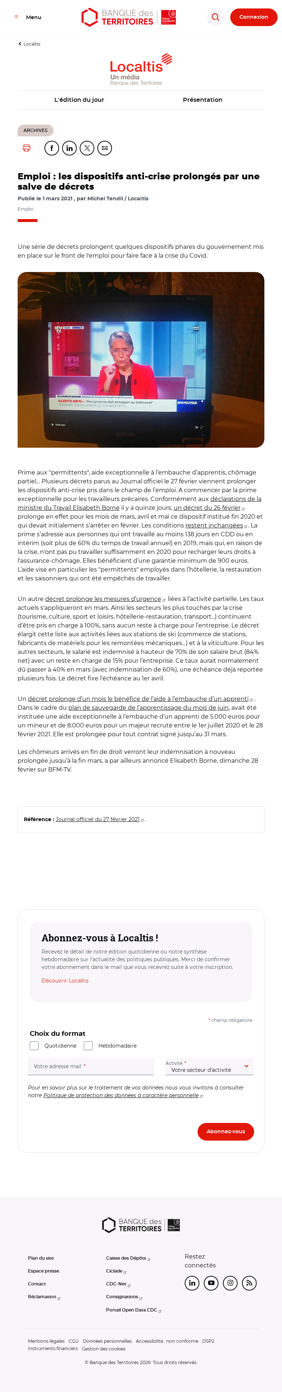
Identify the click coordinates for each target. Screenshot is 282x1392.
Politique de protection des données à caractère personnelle (121, 1095)
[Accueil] (128, 17)
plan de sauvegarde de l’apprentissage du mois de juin (148, 707)
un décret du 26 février (207, 507)
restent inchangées (214, 525)
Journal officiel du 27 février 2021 (98, 819)
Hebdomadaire (117, 1045)
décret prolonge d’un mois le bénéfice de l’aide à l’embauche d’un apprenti (138, 698)
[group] (141, 360)
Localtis (32, 44)
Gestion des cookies (104, 1349)
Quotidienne (60, 1045)
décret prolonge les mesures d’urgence (103, 598)
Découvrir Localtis (64, 980)
